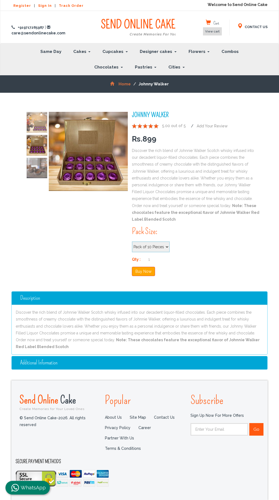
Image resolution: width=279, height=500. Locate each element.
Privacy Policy (118, 428)
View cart (212, 31)
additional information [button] (38, 362)
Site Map (138, 417)
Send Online (52, 402)
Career (144, 428)
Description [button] (30, 298)
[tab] (139, 298)
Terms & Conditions (123, 448)
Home (125, 84)
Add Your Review (212, 126)
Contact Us (164, 417)
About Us (113, 417)
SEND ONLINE (138, 27)
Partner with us (119, 438)
